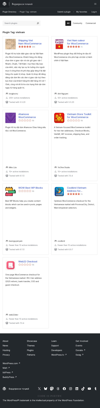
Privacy (6, 354)
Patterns (31, 354)
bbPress (8, 372)
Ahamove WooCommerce (27, 116)
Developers (56, 350)
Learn (54, 341)
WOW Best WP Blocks (30, 187)
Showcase (32, 341)
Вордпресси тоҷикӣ (19, 388)
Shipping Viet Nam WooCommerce (30, 42)
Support (55, 345)
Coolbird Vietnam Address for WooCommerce (76, 189)
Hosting (6, 350)
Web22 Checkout (27, 261)
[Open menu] (96, 4)
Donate (80, 350)
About (5, 341)
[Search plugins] (37, 23)
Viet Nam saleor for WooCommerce (77, 42)
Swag (80, 354)
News (5, 345)
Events (79, 345)
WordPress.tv (59, 354)
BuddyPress (10, 377)
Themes (31, 345)
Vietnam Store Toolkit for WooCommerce (79, 116)
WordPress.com (11, 363)
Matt (6, 368)
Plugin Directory (9, 12)
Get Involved (82, 341)
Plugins (30, 350)
